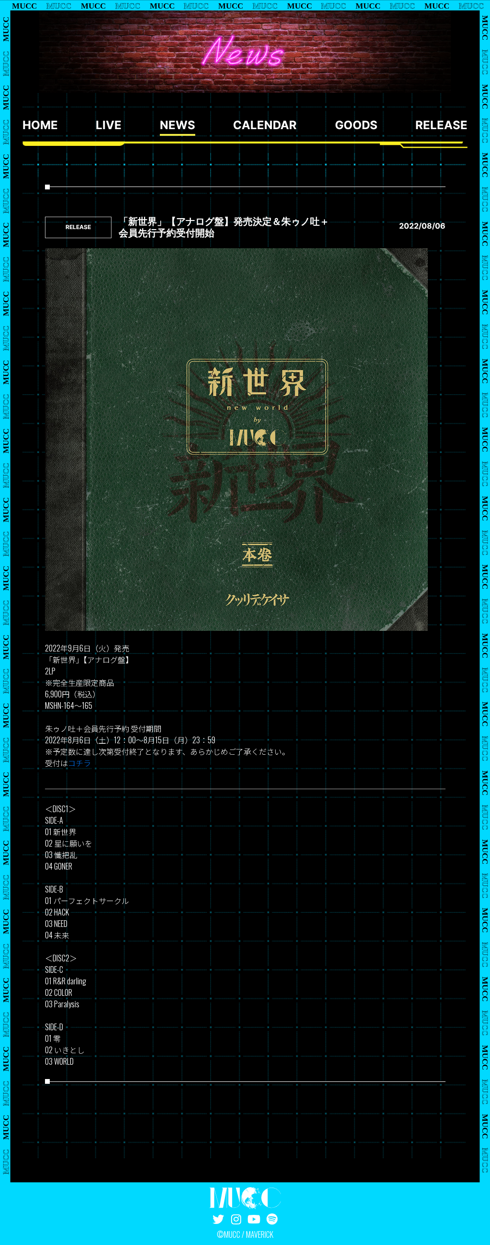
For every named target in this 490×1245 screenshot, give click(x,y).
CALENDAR (265, 125)
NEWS (177, 125)
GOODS (356, 125)
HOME (40, 125)
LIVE (109, 125)
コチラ (79, 763)
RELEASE (441, 125)
